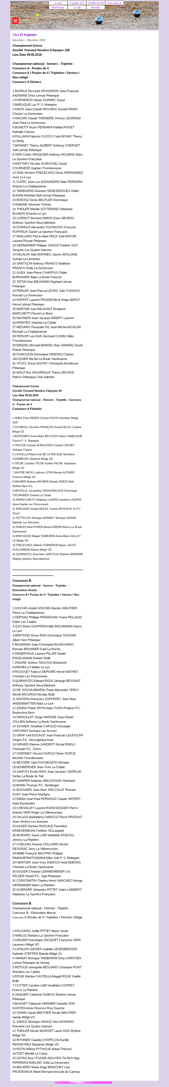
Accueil (58, 3)
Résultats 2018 (36, 40)
